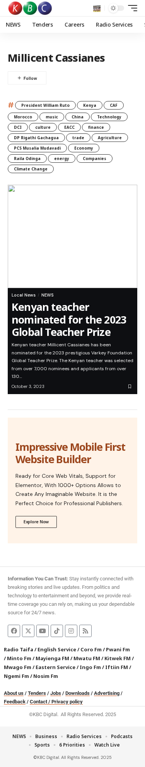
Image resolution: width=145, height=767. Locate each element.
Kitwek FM (117, 658)
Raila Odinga (27, 158)
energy (61, 158)
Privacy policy (67, 702)
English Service (57, 649)
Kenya (89, 105)
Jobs (55, 693)
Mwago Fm (17, 667)
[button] (96, 8)
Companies (94, 158)
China (78, 117)
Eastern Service (55, 667)
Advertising (106, 693)
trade (78, 137)
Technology (109, 117)
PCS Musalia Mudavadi (37, 148)
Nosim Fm (45, 676)
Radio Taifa (18, 649)
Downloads (77, 693)
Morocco (23, 117)
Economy (83, 148)
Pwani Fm (118, 649)
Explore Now (36, 521)
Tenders (37, 693)
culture (43, 127)
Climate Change (31, 169)
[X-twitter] (28, 631)
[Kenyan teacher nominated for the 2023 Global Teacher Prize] (72, 236)
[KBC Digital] (30, 8)
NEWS (47, 295)
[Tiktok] (57, 631)
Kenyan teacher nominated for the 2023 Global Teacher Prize (69, 319)
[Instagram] (71, 631)
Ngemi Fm (16, 676)
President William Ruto (45, 105)
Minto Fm (19, 658)
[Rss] (85, 631)
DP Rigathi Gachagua (36, 137)
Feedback (15, 702)
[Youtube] (42, 631)
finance (96, 127)
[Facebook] (14, 631)
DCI (18, 127)
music (52, 117)
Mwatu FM (86, 658)
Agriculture (110, 137)
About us (14, 693)
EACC (69, 127)
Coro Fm (91, 649)
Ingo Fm (90, 667)
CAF (114, 105)
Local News (24, 295)
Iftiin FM (116, 667)
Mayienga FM (52, 658)
